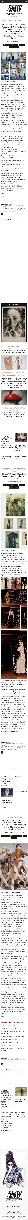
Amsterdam (21, 1070)
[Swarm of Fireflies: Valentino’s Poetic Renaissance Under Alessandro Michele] (7, 792)
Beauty (7, 407)
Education (15, 20)
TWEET (22, 44)
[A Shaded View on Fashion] (14, 10)
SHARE (16, 44)
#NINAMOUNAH (13, 1070)
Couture (12, 372)
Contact (19, 1206)
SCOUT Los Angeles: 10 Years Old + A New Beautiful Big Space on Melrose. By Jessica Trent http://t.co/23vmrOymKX (9, 441)
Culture (5, 344)
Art (10, 20)
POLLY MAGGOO (21, 791)
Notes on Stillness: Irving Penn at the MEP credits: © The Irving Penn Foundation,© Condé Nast (14, 414)
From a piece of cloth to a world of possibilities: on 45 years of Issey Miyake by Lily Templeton (7, 780)
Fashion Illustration (7, 374)
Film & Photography (13, 344)
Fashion (20, 20)
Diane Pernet (18, 41)
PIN (11, 487)
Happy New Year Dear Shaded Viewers (20, 1101)
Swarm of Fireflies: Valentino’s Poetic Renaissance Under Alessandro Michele (7, 803)
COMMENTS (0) (9, 44)
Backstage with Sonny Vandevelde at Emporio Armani (21, 447)
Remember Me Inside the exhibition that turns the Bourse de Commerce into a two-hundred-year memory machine (14, 350)
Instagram (16, 22)
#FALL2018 (6, 1070)
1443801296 (19, 776)
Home (8, 1206)
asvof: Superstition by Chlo (21, 457)
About (13, 1206)
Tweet (21, 22)
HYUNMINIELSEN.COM (9, 731)
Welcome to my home (6, 457)
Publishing (18, 346)
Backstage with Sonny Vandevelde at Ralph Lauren (21, 1114)
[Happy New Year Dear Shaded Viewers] (21, 1091)
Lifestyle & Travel (21, 469)
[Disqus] (14, 243)
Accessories (5, 20)
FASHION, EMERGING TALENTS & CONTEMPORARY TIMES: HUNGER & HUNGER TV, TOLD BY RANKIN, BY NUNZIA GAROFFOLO (7, 1098)
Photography (10, 346)
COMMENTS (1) (6, 835)
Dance (15, 817)
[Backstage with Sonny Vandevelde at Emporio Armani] (21, 437)
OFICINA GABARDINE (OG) (18, 832)
